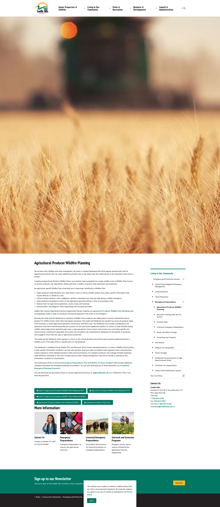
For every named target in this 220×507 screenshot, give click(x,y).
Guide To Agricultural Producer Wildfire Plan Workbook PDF (61, 390)
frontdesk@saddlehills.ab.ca (162, 406)
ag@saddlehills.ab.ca (102, 373)
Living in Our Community (93, 8)
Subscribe (179, 483)
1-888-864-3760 (164, 404)
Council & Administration (166, 8)
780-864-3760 (158, 398)
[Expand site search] (184, 8)
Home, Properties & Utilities (68, 8)
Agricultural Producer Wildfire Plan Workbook (111, 311)
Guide (48, 314)
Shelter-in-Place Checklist (102, 363)
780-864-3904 (159, 401)
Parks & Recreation (118, 8)
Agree (91, 500)
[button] (165, 375)
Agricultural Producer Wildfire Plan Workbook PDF (110, 390)
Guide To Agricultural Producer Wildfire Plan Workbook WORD (62, 396)
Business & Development (139, 8)
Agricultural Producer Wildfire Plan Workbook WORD (58, 402)
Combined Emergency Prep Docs (98, 402)
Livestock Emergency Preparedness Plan (71, 363)
